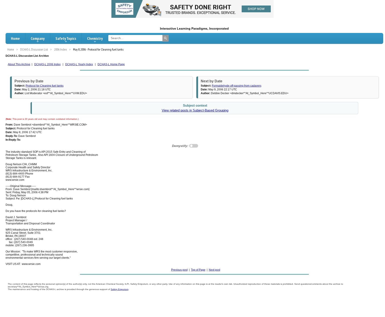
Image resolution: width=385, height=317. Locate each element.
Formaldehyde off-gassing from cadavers (236, 85)
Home (15, 38)
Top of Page (198, 269)
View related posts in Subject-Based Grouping (195, 110)
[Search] (165, 38)
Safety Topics (65, 38)
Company (38, 38)
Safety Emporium (119, 289)
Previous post (179, 269)
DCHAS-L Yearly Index (79, 64)
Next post (214, 269)
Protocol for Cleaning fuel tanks (44, 85)
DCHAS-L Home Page (111, 64)
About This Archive (19, 64)
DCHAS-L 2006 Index (47, 64)
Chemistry (95, 38)
